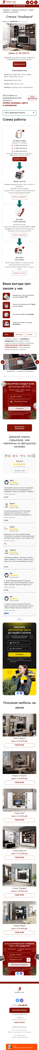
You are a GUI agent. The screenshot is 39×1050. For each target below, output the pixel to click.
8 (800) (19, 1005)
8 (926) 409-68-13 (20, 151)
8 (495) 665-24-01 (20, 148)
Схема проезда (19, 1022)
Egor (11, 596)
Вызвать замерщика (19, 197)
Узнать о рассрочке (19, 235)
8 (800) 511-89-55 (20, 145)
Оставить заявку (19, 159)
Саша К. (12, 527)
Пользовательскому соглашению (15, 414)
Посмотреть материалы (19, 427)
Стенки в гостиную (19, 10)
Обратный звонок (19, 1010)
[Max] (21, 693)
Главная (6, 10)
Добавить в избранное (19, 1027)
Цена (6, 334)
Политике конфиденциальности (20, 413)
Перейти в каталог (19, 273)
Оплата (29, 334)
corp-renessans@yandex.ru (19, 1014)
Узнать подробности (32, 97)
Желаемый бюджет (21, 401)
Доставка (19, 334)
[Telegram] (17, 693)
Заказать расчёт (19, 64)
